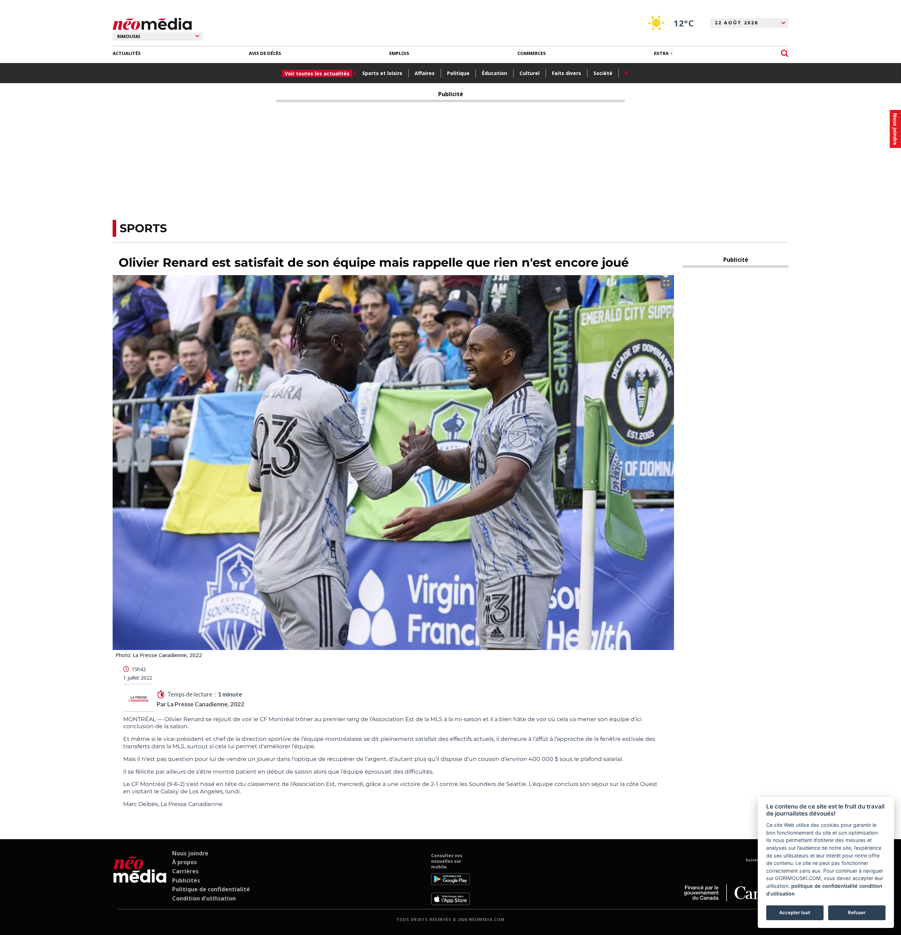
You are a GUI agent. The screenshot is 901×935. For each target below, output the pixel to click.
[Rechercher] (784, 53)
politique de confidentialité (824, 886)
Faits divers (566, 73)
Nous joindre (190, 853)
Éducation (494, 73)
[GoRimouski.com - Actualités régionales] (152, 24)
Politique (458, 73)
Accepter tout (794, 912)
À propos (184, 862)
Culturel (529, 73)
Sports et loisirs (382, 73)
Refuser (856, 912)
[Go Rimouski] (140, 879)
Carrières (185, 871)
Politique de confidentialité (211, 889)
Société (602, 73)
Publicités (186, 880)
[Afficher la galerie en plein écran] (666, 283)
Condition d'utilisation (204, 898)
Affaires (425, 73)
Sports (143, 228)
